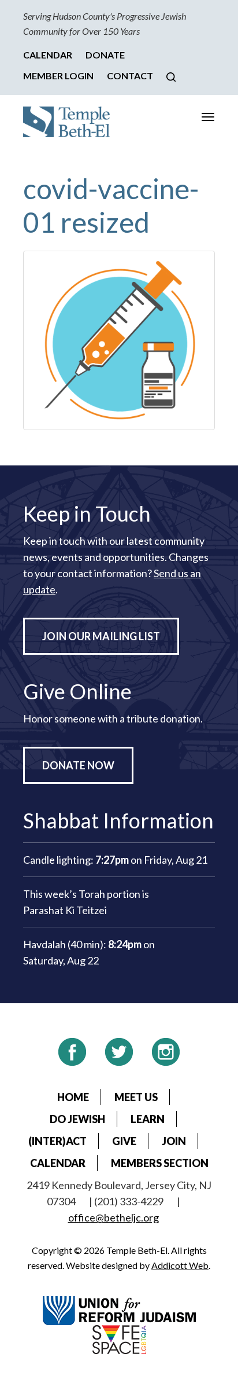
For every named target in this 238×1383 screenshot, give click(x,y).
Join (174, 1141)
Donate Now (78, 765)
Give (124, 1141)
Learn (148, 1119)
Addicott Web (180, 1265)
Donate (105, 54)
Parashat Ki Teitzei (65, 910)
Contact (130, 75)
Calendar (47, 54)
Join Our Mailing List (101, 636)
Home (73, 1097)
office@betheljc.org (113, 1217)
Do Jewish (77, 1119)
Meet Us (136, 1097)
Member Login (58, 75)
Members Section (160, 1163)
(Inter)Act (57, 1141)
